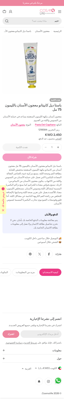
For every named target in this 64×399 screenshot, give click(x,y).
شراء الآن (32, 157)
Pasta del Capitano (45, 124)
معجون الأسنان (42, 31)
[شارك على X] (39, 254)
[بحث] (7, 21)
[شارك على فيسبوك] (49, 254)
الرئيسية (57, 31)
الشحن (58, 138)
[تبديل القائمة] (60, 11)
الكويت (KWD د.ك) (47, 368)
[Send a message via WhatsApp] (58, 380)
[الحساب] (10, 11)
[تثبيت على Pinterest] (30, 254)
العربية (28, 368)
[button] (3, 199)
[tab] (50, 272)
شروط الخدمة (30, 342)
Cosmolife (47, 393)
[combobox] (32, 21)
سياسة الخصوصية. (13, 342)
